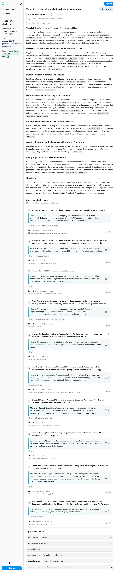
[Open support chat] (112, 568)
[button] (108, 4)
